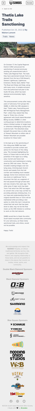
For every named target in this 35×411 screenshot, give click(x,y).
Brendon (24, 408)
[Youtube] (24, 402)
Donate (29, 3)
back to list (8, 9)
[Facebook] (11, 402)
